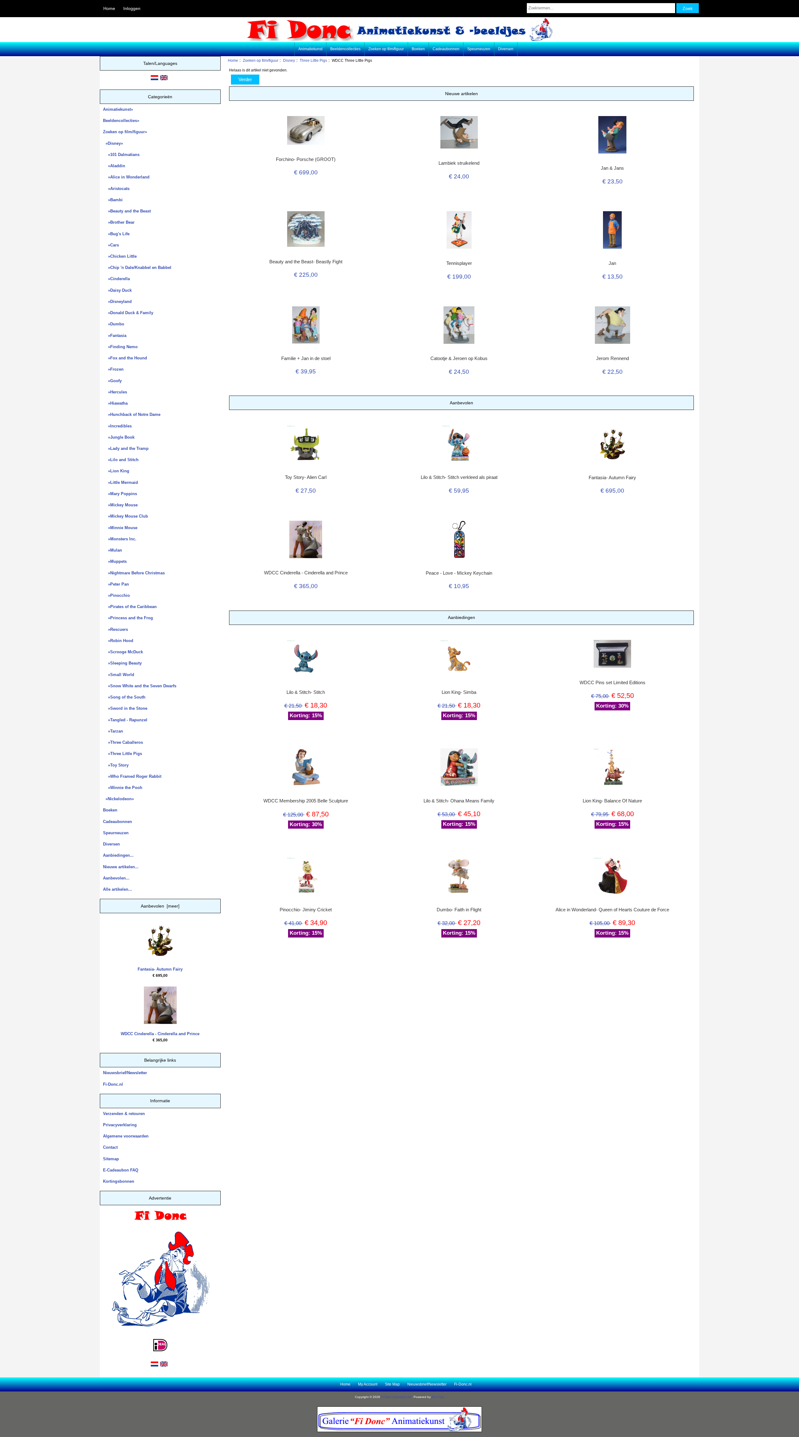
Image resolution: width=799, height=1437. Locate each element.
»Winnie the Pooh (122, 787)
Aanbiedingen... (118, 855)
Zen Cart (438, 1397)
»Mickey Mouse (120, 505)
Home (109, 8)
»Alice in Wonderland (126, 177)
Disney (289, 60)
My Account (367, 1384)
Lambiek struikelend (459, 163)
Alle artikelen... (117, 889)
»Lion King (116, 471)
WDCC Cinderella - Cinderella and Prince (160, 1033)
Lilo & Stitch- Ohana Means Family (459, 800)
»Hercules (115, 392)
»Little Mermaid (120, 482)
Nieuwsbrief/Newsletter (125, 1072)
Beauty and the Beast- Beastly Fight (305, 261)
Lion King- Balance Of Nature (612, 800)
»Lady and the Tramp (126, 448)
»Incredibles (117, 426)
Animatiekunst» (118, 109)
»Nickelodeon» (118, 798)
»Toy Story (116, 765)
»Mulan (112, 550)
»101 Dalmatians (121, 154)
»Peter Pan (116, 584)
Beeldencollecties (345, 49)
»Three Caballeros (123, 742)
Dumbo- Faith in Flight (459, 909)
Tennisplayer (459, 263)
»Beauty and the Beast (127, 211)
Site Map (392, 1384)
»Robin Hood (118, 640)
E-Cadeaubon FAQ (120, 1170)
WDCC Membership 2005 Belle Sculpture (305, 800)
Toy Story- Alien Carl (305, 477)
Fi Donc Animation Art (396, 1397)
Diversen (505, 49)
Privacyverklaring (120, 1125)
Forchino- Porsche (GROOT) (306, 159)
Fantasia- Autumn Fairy (160, 969)
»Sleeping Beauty (122, 663)
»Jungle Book (119, 437)
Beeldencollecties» (121, 120)
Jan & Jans (612, 168)
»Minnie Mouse (120, 527)
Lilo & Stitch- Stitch (306, 692)
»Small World (118, 674)
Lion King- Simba (459, 692)
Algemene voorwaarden (126, 1136)
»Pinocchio (116, 595)
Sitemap (111, 1159)
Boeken (418, 49)
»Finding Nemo (120, 346)
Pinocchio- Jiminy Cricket (306, 909)
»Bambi (113, 199)
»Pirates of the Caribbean (130, 606)
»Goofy (112, 380)
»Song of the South (124, 697)
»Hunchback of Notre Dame (131, 414)
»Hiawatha (115, 403)
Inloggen (131, 8)
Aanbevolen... (116, 878)
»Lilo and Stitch (121, 459)
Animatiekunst (310, 49)
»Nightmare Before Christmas (134, 573)
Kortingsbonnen (118, 1181)
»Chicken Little (120, 256)
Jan (612, 263)
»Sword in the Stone (125, 708)
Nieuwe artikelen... (121, 867)
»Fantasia (114, 335)
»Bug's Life (116, 233)
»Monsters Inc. (119, 539)
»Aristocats (116, 188)
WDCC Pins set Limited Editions (612, 682)
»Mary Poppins (120, 493)
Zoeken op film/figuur (260, 60)
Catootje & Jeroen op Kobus (459, 358)
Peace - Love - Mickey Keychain (459, 573)
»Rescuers (115, 629)
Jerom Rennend (612, 358)
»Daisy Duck (117, 290)
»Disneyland (117, 301)
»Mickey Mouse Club (125, 516)
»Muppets (115, 561)
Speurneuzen (478, 49)
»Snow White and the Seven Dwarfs (139, 686)
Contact (110, 1147)
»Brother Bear (119, 222)
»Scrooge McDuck (123, 652)
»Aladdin (114, 165)
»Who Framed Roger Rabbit (132, 776)
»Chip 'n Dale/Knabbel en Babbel (137, 267)
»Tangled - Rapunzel (125, 720)
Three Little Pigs (313, 60)
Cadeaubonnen (446, 49)
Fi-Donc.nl (113, 1084)
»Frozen (113, 369)
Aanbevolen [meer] (160, 906)
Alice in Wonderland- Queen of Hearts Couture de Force (612, 909)
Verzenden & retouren (124, 1113)
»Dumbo (113, 324)
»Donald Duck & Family (128, 312)
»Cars (111, 245)
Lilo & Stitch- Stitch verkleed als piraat (459, 477)
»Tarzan (113, 731)
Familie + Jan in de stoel (306, 358)
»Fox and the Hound (125, 358)
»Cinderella (116, 278)
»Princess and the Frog (128, 618)
